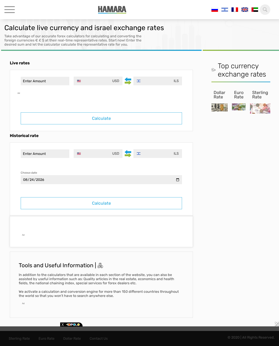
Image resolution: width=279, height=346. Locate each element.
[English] (244, 9)
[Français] (234, 9)
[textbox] (98, 81)
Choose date (29, 172)
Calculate (101, 118)
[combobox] (98, 81)
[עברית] (224, 9)
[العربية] (254, 9)
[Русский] (214, 9)
